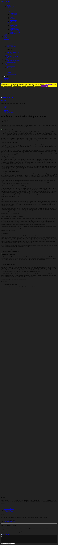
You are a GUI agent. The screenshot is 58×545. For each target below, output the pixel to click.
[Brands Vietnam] (5, 1)
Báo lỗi (5, 107)
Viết (2, 82)
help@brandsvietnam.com (10, 521)
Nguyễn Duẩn (3, 100)
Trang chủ (6, 110)
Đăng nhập (6, 78)
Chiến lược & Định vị (9, 112)
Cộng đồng (6, 111)
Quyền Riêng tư (7, 510)
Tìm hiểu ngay (48, 84)
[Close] (1, 83)
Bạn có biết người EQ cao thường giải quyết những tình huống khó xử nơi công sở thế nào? (26, 84)
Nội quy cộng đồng (8, 511)
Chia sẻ (5, 106)
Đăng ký (6, 79)
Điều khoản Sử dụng (9, 509)
